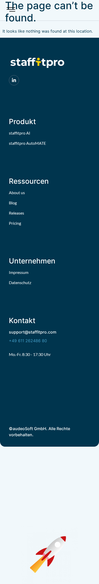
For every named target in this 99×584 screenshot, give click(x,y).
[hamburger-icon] (11, 10)
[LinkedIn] (14, 80)
